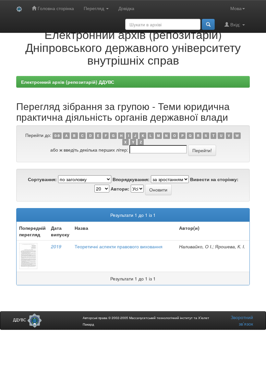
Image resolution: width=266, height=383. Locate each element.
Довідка (126, 8)
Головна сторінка (55, 8)
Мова (236, 8)
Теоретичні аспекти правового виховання (119, 246)
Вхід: (235, 24)
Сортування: (42, 179)
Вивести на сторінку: (214, 179)
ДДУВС (20, 319)
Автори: (120, 188)
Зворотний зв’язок (242, 320)
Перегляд (94, 8)
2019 (56, 246)
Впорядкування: (131, 179)
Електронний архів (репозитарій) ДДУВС (67, 82)
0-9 (57, 135)
